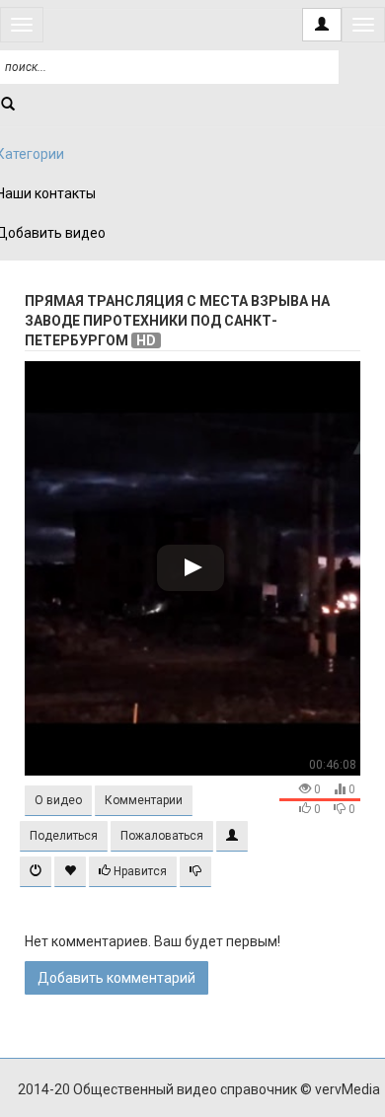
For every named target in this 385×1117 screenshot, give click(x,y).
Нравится (139, 871)
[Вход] (322, 24)
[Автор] (232, 836)
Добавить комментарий (116, 978)
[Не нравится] (195, 871)
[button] (58, 800)
